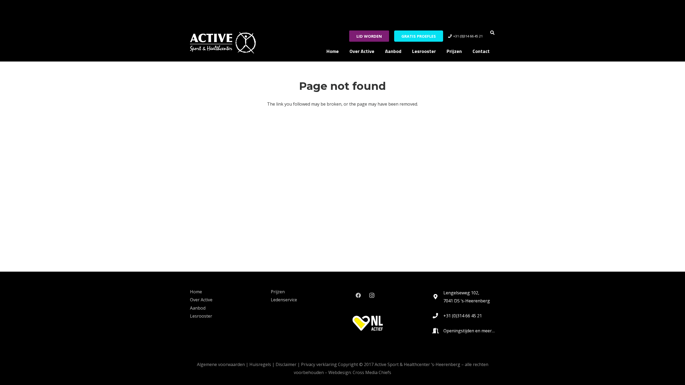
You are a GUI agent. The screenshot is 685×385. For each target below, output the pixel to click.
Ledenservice (284, 300)
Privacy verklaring (319, 364)
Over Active (201, 300)
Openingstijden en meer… (469, 331)
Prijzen (278, 292)
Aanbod (198, 308)
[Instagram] (371, 295)
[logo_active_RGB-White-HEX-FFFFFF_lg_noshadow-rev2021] (223, 42)
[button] (492, 32)
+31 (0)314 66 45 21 (462, 316)
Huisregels (260, 364)
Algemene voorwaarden (221, 364)
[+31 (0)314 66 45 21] (437, 315)
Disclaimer (286, 364)
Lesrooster (201, 316)
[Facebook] (358, 295)
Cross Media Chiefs (372, 372)
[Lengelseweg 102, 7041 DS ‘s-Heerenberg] (437, 296)
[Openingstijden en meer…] (437, 330)
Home (196, 292)
